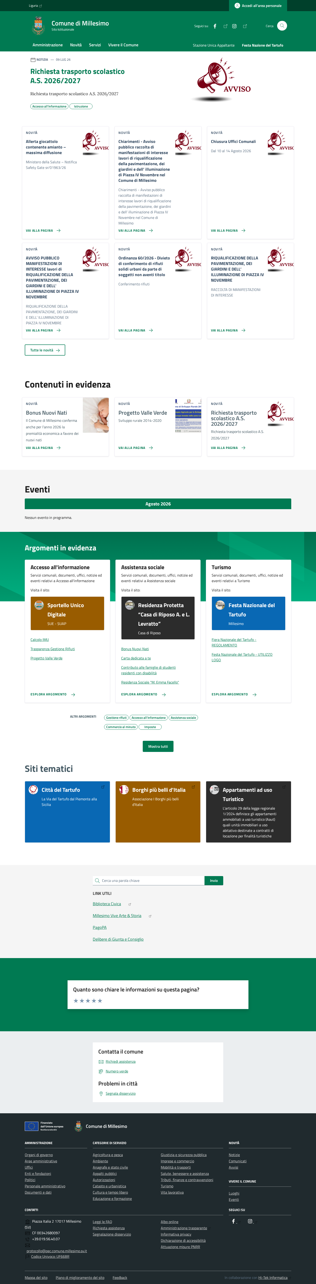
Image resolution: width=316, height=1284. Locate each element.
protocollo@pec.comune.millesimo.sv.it (57, 1251)
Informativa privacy (176, 1234)
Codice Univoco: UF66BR (50, 1256)
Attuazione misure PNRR (180, 1246)
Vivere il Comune (123, 45)
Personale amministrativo (45, 1186)
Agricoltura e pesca (108, 1155)
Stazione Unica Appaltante (214, 45)
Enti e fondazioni (38, 1173)
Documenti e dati (38, 1192)
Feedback (120, 1277)
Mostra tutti (158, 746)
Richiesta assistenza (109, 1228)
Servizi (95, 45)
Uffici (29, 1167)
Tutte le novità (42, 350)
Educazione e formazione (112, 1198)
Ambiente (100, 1161)
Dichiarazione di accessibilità (183, 1240)
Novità (76, 45)
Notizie (234, 1155)
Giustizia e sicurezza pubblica (184, 1155)
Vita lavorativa (172, 1192)
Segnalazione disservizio (112, 1234)
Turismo (167, 1186)
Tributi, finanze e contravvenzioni (187, 1180)
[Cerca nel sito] (282, 26)
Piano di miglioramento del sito (80, 1277)
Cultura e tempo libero (110, 1192)
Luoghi (234, 1193)
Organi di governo (39, 1155)
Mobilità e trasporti (176, 1167)
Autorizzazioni (104, 1180)
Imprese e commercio (177, 1161)
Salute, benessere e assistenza (185, 1173)
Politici (30, 1180)
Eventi (234, 1199)
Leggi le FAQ (102, 1221)
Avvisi (233, 1167)
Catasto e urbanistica (109, 1186)
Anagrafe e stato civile (110, 1167)
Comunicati (238, 1161)
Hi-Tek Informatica (273, 1277)
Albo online (169, 1221)
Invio (214, 880)
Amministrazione (48, 45)
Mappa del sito (36, 1277)
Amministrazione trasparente (184, 1228)
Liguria (33, 5)
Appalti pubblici (105, 1173)
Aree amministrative (41, 1161)
